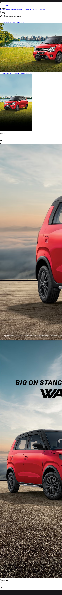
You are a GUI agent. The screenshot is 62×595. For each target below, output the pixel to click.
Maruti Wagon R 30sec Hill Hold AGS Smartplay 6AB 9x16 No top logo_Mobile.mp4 (17, 73)
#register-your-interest (4, 5)
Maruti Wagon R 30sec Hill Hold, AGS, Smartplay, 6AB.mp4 (12, 22)
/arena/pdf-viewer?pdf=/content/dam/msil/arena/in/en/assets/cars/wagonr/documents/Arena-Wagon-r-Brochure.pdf (23, 9)
